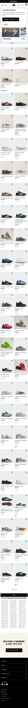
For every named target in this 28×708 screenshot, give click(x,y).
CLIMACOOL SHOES (19, 243)
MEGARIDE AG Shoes (19, 265)
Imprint (2, 700)
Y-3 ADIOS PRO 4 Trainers (7, 176)
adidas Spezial (5, 617)
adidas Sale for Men (14, 607)
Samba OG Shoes (5, 62)
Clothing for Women (22, 607)
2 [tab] (14, 42)
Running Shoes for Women (22, 609)
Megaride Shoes (19, 308)
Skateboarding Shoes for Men (5, 627)
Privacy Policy (4, 696)
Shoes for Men (22, 603)
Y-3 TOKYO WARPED (19, 62)
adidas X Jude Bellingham (14, 609)
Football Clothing (22, 619)
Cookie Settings (4, 694)
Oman (4, 691)
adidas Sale (13, 603)
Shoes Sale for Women (14, 615)
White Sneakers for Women (22, 627)
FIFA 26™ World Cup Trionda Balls (14, 623)
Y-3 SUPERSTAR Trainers (21, 107)
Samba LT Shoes (5, 440)
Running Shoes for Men (22, 601)
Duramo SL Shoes (5, 374)
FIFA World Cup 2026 (14, 619)
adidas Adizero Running (22, 617)
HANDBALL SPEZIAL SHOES (7, 286)
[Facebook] (2, 684)
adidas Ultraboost (22, 605)
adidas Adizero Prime (22, 613)
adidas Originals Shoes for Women (5, 613)
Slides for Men (22, 615)
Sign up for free (12, 650)
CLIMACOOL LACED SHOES (21, 352)
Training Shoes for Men (5, 611)
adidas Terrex (4, 603)
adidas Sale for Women (14, 611)
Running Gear (22, 621)
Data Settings (4, 689)
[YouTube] (7, 684)
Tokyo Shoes (4, 219)
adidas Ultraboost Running (22, 625)
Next (14, 595)
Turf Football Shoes (14, 601)
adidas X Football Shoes (14, 621)
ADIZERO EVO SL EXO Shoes (7, 243)
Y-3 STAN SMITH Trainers (21, 84)
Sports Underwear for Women (5, 619)
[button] (12, 48)
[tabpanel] (14, 321)
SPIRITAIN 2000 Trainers (21, 440)
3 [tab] (16, 42)
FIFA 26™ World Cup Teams (14, 627)
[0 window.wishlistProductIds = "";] (6, 5)
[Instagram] (4, 684)
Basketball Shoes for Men (5, 607)
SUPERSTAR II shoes (19, 330)
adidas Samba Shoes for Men (5, 621)
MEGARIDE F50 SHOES (6, 265)
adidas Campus (5, 609)
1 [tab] (12, 42)
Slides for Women (22, 611)
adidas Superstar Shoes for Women (5, 625)
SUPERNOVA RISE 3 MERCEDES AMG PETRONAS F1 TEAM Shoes (21, 221)
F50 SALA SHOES (4, 533)
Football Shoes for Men (14, 605)
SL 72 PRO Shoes (19, 509)
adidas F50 (13, 625)
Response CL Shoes (5, 152)
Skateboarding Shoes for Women (5, 623)
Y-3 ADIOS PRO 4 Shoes (20, 176)
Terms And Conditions (5, 698)
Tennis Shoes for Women (22, 623)
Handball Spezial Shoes (7, 198)
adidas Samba (4, 601)
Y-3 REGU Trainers (5, 129)
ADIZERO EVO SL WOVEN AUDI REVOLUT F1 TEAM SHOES (20, 131)
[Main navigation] (2, 5)
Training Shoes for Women (5, 615)
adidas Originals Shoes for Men (5, 605)
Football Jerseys (14, 617)
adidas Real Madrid (14, 613)
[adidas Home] (14, 5)
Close (6, 24)
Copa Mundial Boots (20, 198)
